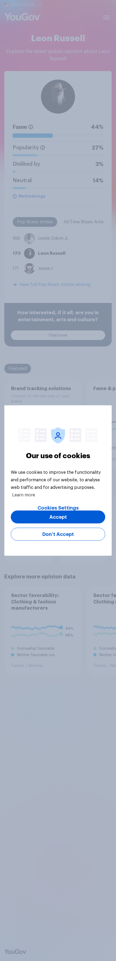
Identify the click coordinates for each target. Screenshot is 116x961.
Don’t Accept (58, 534)
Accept (58, 517)
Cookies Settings (58, 508)
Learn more (23, 495)
